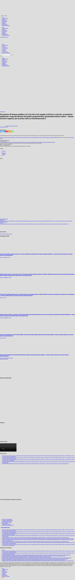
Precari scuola (4, 20)
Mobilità (3, 19)
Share (1, 126)
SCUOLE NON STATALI (7, 522)
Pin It (5, 126)
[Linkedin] (5, 131)
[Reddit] (9, 131)
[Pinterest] (7, 131)
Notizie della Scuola (5, 527)
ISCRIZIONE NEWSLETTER (7, 525)
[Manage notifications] (3, 577)
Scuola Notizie (2, 111)
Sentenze (3, 22)
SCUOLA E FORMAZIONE (7, 520)
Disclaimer (4, 23)
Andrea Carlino (9, 125)
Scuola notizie (4, 21)
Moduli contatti (4, 24)
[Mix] (11, 131)
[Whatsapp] (12, 131)
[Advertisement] (33, 7)
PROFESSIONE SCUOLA (7, 521)
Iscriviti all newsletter (6, 25)
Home (3, 17)
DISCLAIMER (5, 523)
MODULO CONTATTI (6, 524)
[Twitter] (3, 131)
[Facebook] (1, 131)
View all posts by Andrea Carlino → (6, 233)
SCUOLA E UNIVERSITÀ (7, 519)
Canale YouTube (5, 18)
